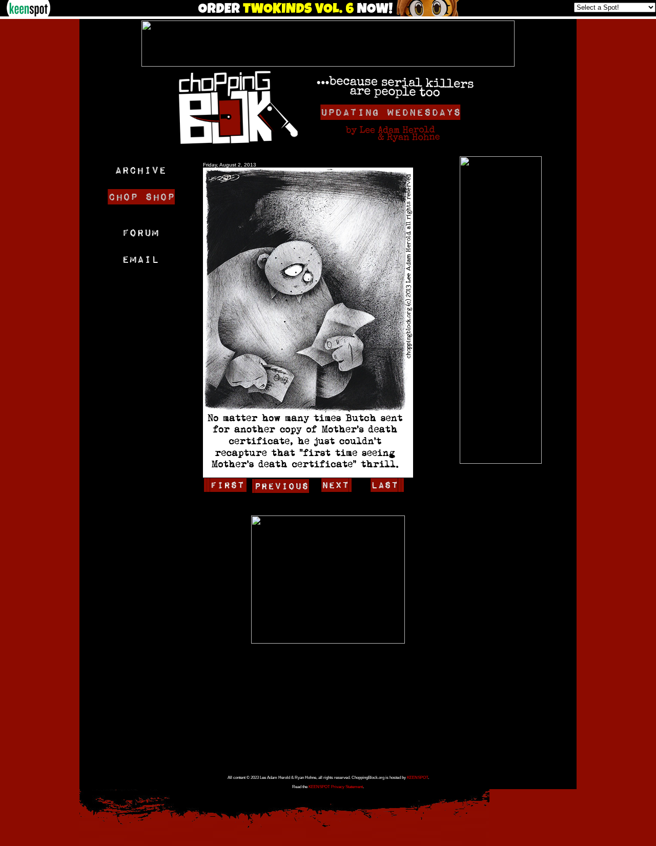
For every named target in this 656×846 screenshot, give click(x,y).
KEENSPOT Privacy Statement (336, 787)
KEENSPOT (417, 777)
